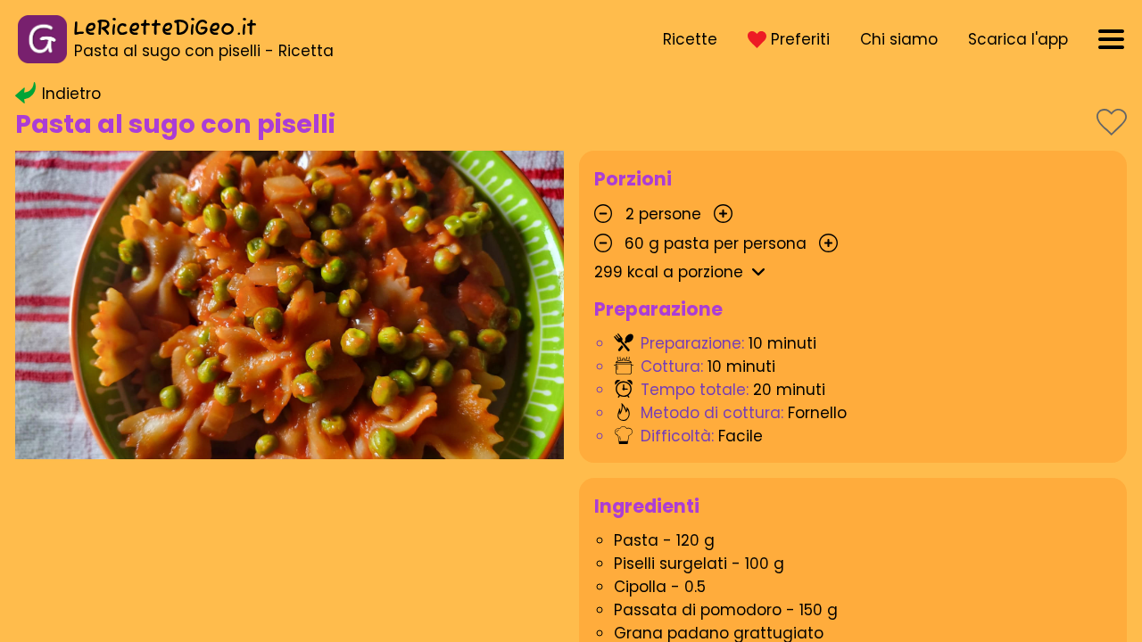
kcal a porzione (668, 272)
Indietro (71, 93)
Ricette (690, 39)
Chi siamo (899, 39)
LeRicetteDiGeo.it (165, 29)
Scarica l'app (1018, 39)
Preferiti (800, 39)
